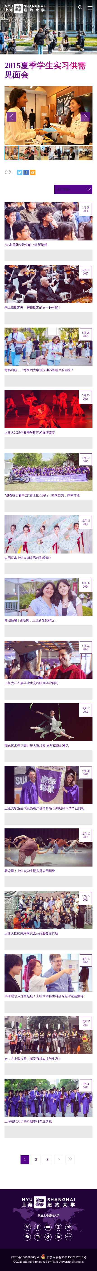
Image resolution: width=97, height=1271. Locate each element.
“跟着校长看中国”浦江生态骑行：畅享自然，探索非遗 (42, 495)
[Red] (68, 1236)
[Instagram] (58, 1227)
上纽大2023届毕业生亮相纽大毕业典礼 (31, 683)
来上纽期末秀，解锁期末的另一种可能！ (33, 307)
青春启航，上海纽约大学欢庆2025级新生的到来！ (39, 370)
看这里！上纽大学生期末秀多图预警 (30, 871)
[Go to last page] (70, 1159)
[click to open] (90, 8)
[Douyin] (48, 1237)
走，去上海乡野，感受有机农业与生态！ (33, 1058)
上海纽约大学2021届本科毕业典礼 (28, 1121)
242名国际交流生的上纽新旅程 (26, 245)
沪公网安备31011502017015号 (66, 1257)
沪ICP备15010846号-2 (25, 1257)
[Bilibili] (37, 1237)
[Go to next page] (58, 1159)
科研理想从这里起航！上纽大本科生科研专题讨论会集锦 (44, 996)
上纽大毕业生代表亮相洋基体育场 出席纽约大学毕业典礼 (44, 808)
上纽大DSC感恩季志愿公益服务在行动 (31, 933)
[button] (11, 117)
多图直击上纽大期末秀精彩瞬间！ (28, 558)
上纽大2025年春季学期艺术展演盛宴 (30, 432)
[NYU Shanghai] (25, 8)
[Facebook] (26, 172)
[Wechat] (27, 1237)
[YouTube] (48, 1227)
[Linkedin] (58, 1237)
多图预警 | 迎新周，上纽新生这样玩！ (31, 620)
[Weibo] (32, 172)
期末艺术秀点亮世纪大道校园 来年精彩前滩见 (37, 745)
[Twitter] (19, 172)
